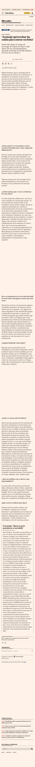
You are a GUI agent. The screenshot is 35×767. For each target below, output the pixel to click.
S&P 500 (14, 9)
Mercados (6, 21)
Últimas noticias (7, 718)
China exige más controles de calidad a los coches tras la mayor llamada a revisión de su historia (17, 731)
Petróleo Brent (26, 9)
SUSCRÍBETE (27, 13)
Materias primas (29, 25)
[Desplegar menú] (3, 13)
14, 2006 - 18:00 (17, 59)
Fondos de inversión (19, 25)
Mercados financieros (7, 651)
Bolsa (3, 25)
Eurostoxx (8, 752)
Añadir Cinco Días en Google (10, 67)
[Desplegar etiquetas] (32, 651)
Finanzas (15, 651)
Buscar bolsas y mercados (9, 744)
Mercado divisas (10, 25)
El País (31, 16)
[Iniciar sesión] (32, 13)
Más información (5, 658)
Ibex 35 (4, 9)
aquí (25, 662)
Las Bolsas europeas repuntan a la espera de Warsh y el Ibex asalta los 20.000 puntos (21, 30)
